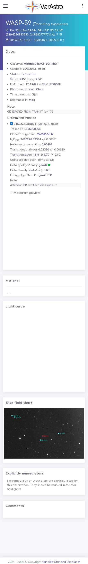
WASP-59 (18, 23)
